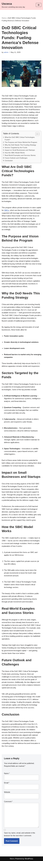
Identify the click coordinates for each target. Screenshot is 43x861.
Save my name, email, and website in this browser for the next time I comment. (19, 834)
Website (7, 792)
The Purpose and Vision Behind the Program (21, 142)
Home (4, 18)
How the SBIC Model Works (15, 153)
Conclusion (9, 160)
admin (6, 52)
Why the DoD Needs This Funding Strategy (20, 145)
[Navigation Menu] (38, 5)
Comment (8, 801)
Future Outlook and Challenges (16, 158)
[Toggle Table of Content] (36, 134)
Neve (12, 859)
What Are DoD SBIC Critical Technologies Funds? (20, 138)
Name (7, 773)
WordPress (29, 859)
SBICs (6, 210)
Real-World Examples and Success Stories (20, 155)
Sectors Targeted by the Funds (16, 147)
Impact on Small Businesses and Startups (20, 150)
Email (6, 783)
